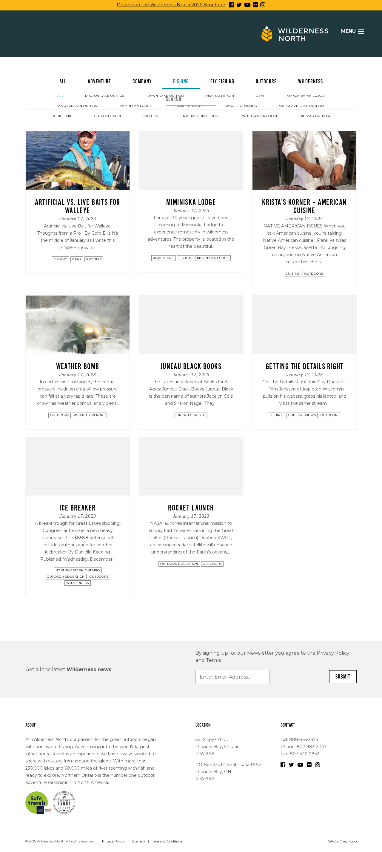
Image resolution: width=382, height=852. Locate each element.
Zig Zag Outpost (315, 116)
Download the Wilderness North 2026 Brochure (171, 4)
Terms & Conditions (167, 841)
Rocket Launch (191, 508)
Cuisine (293, 274)
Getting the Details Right (305, 366)
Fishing (181, 81)
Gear (261, 96)
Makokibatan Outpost (77, 106)
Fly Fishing (222, 81)
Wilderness (310, 81)
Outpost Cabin (107, 116)
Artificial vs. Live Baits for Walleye (77, 206)
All (62, 81)
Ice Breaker (77, 508)
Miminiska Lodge (136, 106)
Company (142, 81)
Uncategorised (190, 415)
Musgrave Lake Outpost (302, 106)
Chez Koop (348, 841)
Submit (342, 676)
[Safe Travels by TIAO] (38, 802)
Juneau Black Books (191, 366)
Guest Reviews (302, 415)
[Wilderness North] (294, 33)
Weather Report (89, 415)
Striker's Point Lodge (200, 116)
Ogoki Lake (62, 116)
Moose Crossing (241, 106)
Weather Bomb (77, 366)
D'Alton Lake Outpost (105, 96)
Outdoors (266, 81)
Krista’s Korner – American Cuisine (304, 206)
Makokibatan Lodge (306, 96)
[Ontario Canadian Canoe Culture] (64, 802)
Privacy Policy (113, 841)
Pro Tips (150, 116)
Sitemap (138, 841)
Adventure (99, 81)
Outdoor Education (66, 577)
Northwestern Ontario (78, 570)
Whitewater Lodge (260, 116)
